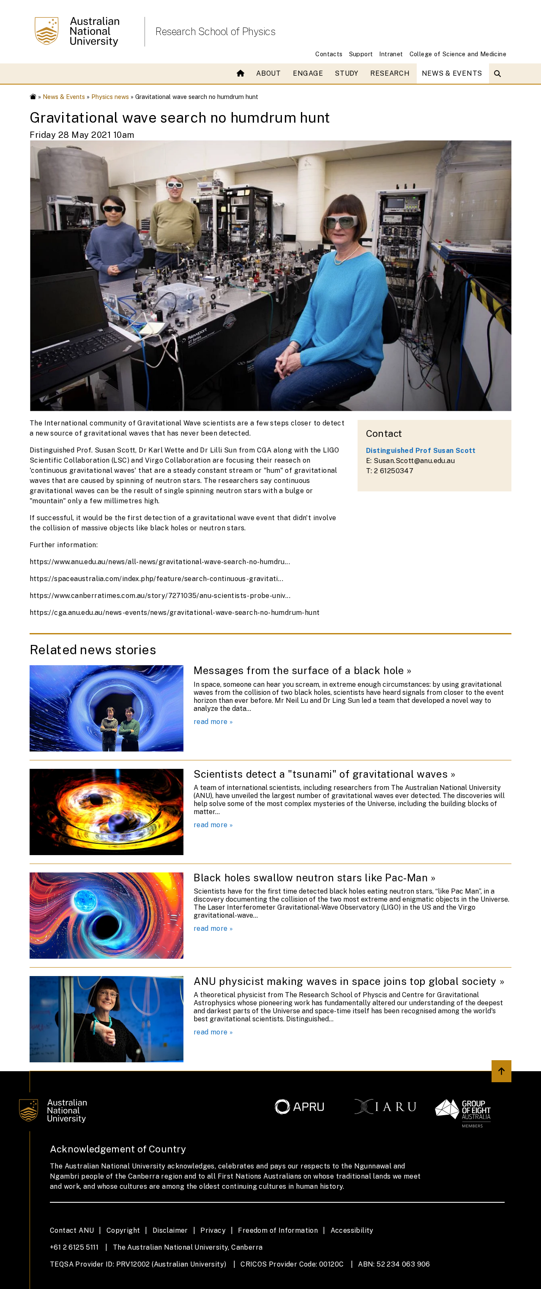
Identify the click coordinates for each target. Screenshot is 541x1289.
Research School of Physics (215, 31)
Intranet (391, 54)
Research (390, 73)
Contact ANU (72, 1230)
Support (361, 54)
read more (211, 722)
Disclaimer (170, 1230)
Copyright (123, 1230)
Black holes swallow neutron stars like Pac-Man (311, 877)
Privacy (213, 1230)
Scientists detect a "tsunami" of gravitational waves (321, 774)
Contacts (328, 54)
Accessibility (352, 1230)
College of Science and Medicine (458, 54)
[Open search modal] (499, 73)
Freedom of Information (278, 1230)
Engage (308, 73)
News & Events (452, 73)
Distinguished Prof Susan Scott (420, 451)
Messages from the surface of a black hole (299, 670)
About (268, 73)
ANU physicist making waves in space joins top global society (345, 981)
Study (346, 73)
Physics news (110, 96)
